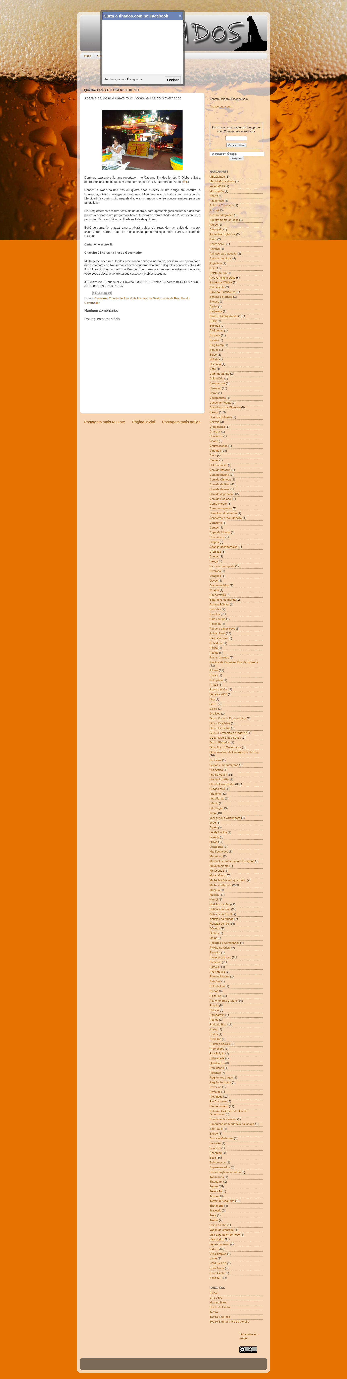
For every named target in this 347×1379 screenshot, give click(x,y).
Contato (102, 55)
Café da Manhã (219, 373)
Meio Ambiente (219, 865)
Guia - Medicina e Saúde (225, 737)
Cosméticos (217, 537)
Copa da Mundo (220, 532)
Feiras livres (217, 633)
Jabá (213, 813)
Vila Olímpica (218, 1253)
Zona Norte (217, 1268)
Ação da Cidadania (222, 205)
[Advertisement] (173, 74)
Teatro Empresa (220, 1316)
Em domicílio (218, 594)
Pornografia (217, 1014)
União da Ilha (218, 1225)
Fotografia (216, 680)
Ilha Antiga (216, 769)
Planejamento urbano (223, 1000)
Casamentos (218, 397)
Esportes (215, 609)
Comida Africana (220, 469)
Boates (214, 349)
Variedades (217, 1239)
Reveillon (215, 1087)
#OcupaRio (217, 191)
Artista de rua (218, 272)
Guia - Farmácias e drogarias (228, 732)
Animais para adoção (223, 253)
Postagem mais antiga (181, 422)
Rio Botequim (218, 1101)
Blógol (213, 1292)
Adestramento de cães (224, 219)
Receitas (215, 1072)
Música (214, 894)
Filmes (214, 670)
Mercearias (217, 870)
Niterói (214, 899)
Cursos (214, 556)
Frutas (214, 684)
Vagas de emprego (222, 1229)
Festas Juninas (219, 657)
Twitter (214, 1220)
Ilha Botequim (218, 774)
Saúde (214, 1133)
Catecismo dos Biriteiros (225, 407)
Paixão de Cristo (220, 947)
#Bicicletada (217, 176)
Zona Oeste (217, 1273)
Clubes (214, 460)
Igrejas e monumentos (224, 765)
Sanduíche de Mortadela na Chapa (232, 1123)
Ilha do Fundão (219, 779)
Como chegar (218, 503)
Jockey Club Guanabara (225, 817)
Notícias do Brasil (221, 914)
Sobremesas (218, 1162)
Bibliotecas (216, 330)
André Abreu (218, 243)
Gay (212, 699)
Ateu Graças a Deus (222, 277)
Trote (213, 1215)
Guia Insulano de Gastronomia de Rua (154, 298)
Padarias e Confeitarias (224, 942)
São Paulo (216, 1128)
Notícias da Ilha (219, 904)
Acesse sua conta (221, 106)
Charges (215, 431)
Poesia (214, 1005)
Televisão (216, 1191)
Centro (214, 412)
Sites (213, 1157)
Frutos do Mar (219, 689)
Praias (214, 1029)
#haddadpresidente (222, 181)
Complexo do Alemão (223, 513)
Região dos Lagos (221, 1077)
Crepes (214, 542)
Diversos (215, 570)
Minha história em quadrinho (228, 880)
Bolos (213, 354)
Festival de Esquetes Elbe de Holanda (234, 662)
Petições (215, 981)
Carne (213, 393)
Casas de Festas (220, 402)
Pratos (214, 1034)
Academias (217, 200)
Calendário (217, 378)
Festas (214, 652)
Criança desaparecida (224, 546)
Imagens (215, 793)
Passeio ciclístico (220, 957)
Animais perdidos (221, 258)
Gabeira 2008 (218, 694)
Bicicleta (215, 335)
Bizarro (214, 340)
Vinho (213, 1258)
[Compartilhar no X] (102, 293)
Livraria (214, 837)
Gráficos (215, 713)
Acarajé (214, 210)
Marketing (216, 856)
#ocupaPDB (217, 186)
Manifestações (219, 851)
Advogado (216, 229)
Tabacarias (217, 1177)
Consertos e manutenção (226, 517)
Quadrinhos (217, 1063)
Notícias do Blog (220, 909)
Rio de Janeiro (219, 1106)
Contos (214, 527)
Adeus (214, 224)
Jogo (213, 822)
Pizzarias (215, 995)
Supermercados (220, 1167)
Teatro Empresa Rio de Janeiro (229, 1321)
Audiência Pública (221, 282)
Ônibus (214, 933)
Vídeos (214, 1249)
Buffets (214, 359)
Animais (215, 248)
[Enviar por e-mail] (94, 293)
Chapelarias (217, 426)
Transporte (217, 1205)
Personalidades (219, 976)
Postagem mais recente (104, 422)
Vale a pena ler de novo (225, 1234)
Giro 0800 (216, 1297)
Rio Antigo (216, 1096)
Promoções (217, 1048)
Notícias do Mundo (222, 918)
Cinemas (215, 450)
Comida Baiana (219, 474)
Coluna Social (218, 465)
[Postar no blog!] (98, 293)
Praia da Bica (218, 1024)
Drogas (214, 590)
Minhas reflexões (220, 885)
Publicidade (217, 1058)
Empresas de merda (223, 599)
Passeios (215, 962)
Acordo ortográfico (221, 215)
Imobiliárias (217, 798)
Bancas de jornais (221, 296)
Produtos (215, 1039)
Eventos (215, 614)
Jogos (213, 827)
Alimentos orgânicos (222, 234)
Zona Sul (215, 1277)
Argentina (216, 263)
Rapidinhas (217, 1067)
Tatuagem (216, 1181)
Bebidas (215, 325)
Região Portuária (220, 1082)
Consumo (216, 522)
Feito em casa (219, 638)
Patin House (217, 971)
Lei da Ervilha (218, 832)
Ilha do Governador (222, 784)
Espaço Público (219, 604)
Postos (214, 1019)
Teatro (214, 1186)
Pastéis (214, 966)
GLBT (213, 703)
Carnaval (215, 388)
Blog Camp (217, 345)
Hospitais (215, 760)
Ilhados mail (217, 788)
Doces (214, 580)
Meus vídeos (218, 875)
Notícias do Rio (219, 923)
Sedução (215, 1143)
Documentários (219, 585)
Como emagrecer (221, 508)
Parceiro (215, 952)
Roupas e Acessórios (223, 1119)
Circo (213, 455)
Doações (215, 575)
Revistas (215, 1091)
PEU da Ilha (217, 986)
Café (213, 368)
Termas (214, 1196)
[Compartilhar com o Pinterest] (110, 293)
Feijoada (215, 623)
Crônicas (215, 551)
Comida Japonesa (221, 494)
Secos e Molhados (221, 1138)
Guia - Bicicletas (220, 723)
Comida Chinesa (220, 479)
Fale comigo (217, 618)
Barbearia (216, 311)
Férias (214, 647)
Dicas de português (222, 566)
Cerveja (214, 421)
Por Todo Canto (220, 1307)
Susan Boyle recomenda (225, 1172)
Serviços (215, 1148)
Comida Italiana (220, 489)
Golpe (213, 708)
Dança (214, 561)
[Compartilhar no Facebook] (106, 293)
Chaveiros (100, 298)
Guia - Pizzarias (220, 742)
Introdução (216, 808)
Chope (214, 441)
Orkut (213, 937)
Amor (213, 239)
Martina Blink (218, 1302)
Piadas (214, 991)
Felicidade (216, 643)
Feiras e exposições (222, 628)
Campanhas (217, 383)
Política (214, 1010)
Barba (213, 306)
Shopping (216, 1152)
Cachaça (215, 364)
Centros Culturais (221, 417)
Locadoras (216, 846)
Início (87, 55)
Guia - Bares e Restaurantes (228, 718)
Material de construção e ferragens (232, 861)
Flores (214, 675)
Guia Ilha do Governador (225, 747)
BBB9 (213, 320)
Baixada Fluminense (223, 291)
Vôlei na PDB (218, 1263)
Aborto (214, 195)
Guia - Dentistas (220, 728)
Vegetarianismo (219, 1244)
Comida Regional (221, 498)
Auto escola (217, 287)
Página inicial (143, 422)
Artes (213, 268)
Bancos (214, 301)
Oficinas (215, 928)
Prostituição (217, 1053)
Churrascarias (219, 445)
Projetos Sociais (220, 1043)
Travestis (215, 1210)
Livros (213, 841)
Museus (215, 889)
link (185, 181)
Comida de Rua (119, 298)
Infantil (214, 803)
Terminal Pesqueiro (222, 1200)
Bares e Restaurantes (223, 316)
